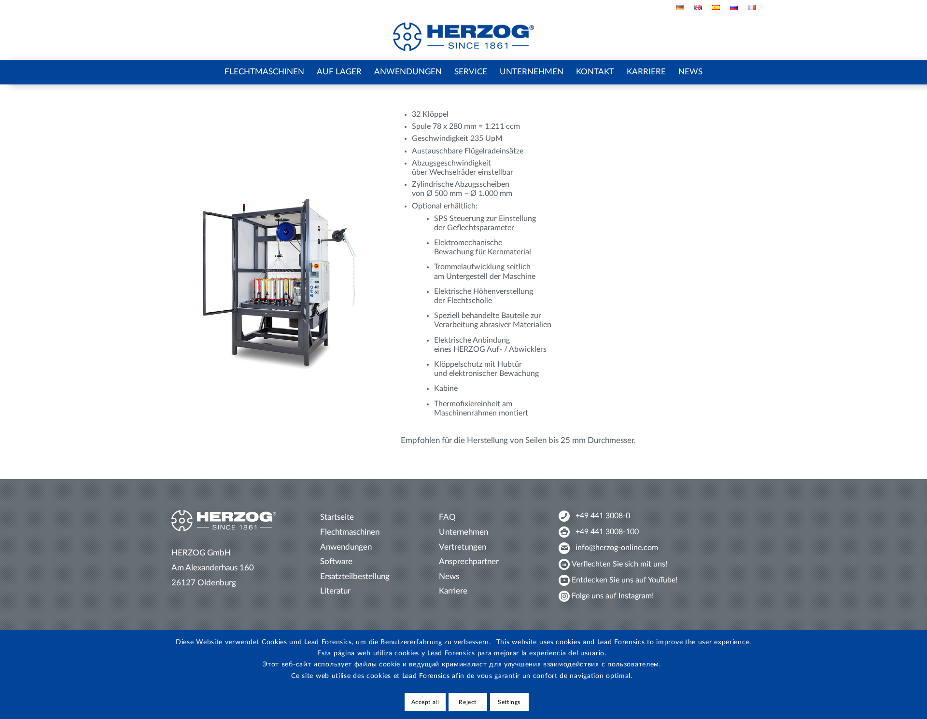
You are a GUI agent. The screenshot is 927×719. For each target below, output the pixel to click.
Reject (468, 702)
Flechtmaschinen (349, 532)
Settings (509, 702)
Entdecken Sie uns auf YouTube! (624, 580)
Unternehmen (463, 532)
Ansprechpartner (469, 561)
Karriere (453, 591)
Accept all (425, 702)
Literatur (335, 591)
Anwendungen (346, 547)
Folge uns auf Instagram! (613, 596)
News (449, 576)
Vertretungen (462, 547)
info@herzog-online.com (617, 548)
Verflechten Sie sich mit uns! (619, 564)
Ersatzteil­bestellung (355, 576)
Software (336, 561)
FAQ (447, 517)
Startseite (337, 517)
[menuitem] (680, 7)
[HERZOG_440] (463, 37)
